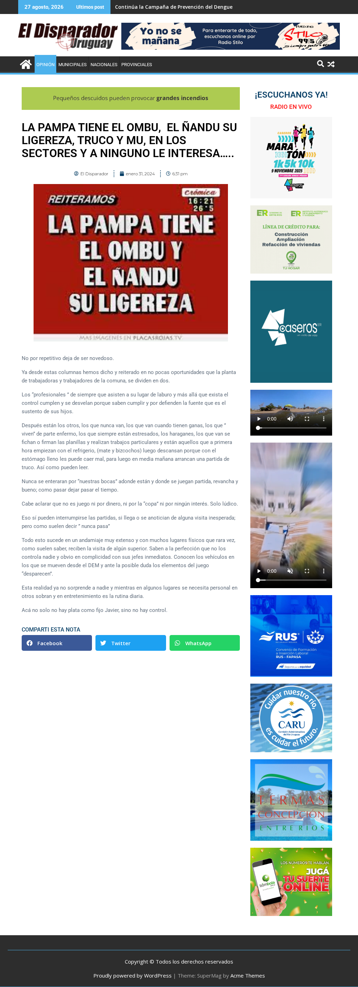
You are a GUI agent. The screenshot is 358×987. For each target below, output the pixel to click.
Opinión (45, 64)
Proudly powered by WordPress (132, 975)
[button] (57, 643)
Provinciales (136, 64)
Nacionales (104, 64)
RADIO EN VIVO (291, 106)
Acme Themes (247, 975)
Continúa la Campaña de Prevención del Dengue (173, 6)
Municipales (72, 64)
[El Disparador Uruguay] (25, 63)
